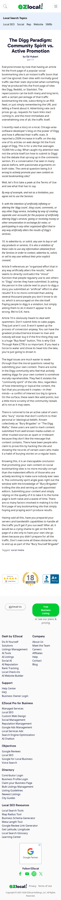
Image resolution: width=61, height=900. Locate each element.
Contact (37, 660)
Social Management (13, 720)
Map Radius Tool (11, 814)
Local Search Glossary (15, 833)
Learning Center (11, 837)
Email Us (17, 606)
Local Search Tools (13, 810)
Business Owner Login (15, 696)
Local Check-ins (11, 672)
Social (20, 24)
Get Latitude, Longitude (16, 829)
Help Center (9, 688)
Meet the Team (41, 645)
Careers (37, 649)
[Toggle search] (5, 6)
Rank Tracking (10, 668)
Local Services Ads (12, 731)
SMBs (49, 24)
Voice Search (9, 762)
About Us (37, 642)
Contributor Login (12, 775)
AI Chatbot (8, 738)
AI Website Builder (12, 675)
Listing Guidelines (12, 790)
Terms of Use (45, 885)
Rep (29, 24)
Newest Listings (11, 794)
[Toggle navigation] (56, 6)
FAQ (4, 692)
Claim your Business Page (17, 783)
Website (38, 24)
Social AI (7, 660)
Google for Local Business (17, 759)
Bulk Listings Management (17, 786)
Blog (35, 664)
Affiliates (37, 653)
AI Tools (6, 653)
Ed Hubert (32, 56)
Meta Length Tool (12, 822)
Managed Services (12, 708)
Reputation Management (17, 723)
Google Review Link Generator (20, 825)
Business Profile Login (15, 779)
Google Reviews (11, 751)
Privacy (32, 885)
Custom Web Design (14, 716)
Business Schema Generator (18, 818)
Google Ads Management (17, 727)
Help (35, 657)
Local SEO (9, 24)
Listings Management (15, 649)
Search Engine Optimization (18, 735)
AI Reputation (10, 664)
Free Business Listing (46, 610)
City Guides (8, 798)
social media (17, 550)
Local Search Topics (15, 18)
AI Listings (8, 657)
